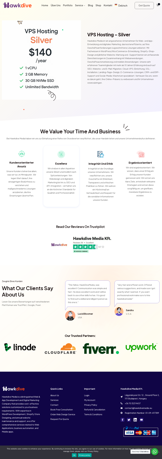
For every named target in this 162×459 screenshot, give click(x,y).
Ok (74, 455)
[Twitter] (129, 420)
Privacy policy (84, 455)
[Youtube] (141, 420)
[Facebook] (122, 420)
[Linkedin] (135, 420)
